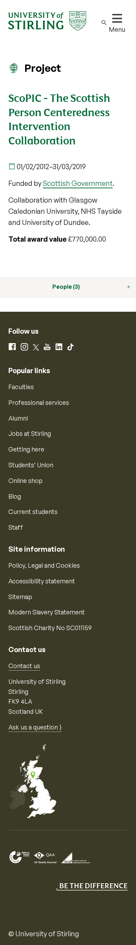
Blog (14, 496)
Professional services (38, 402)
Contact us (24, 666)
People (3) (66, 286)
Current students (33, 511)
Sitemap (20, 596)
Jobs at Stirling (29, 433)
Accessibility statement (41, 581)
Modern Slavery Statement (46, 612)
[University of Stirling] (47, 20)
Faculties (21, 387)
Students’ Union (30, 465)
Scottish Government (78, 183)
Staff (15, 527)
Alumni (18, 418)
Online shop (25, 480)
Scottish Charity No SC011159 (50, 628)
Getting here (26, 449)
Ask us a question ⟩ (35, 727)
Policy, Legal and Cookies (44, 565)
